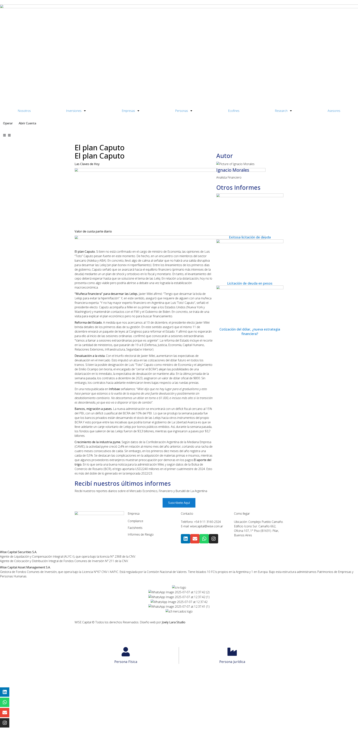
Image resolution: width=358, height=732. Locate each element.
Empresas (128, 111)
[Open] (9, 135)
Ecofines (233, 111)
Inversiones (73, 111)
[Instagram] (213, 538)
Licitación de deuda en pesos (249, 283)
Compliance (135, 521)
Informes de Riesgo (141, 534)
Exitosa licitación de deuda (250, 237)
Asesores (334, 111)
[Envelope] (195, 538)
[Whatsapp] (204, 538)
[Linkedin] (185, 538)
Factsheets (135, 528)
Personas (181, 111)
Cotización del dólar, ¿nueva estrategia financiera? (249, 331)
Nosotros (24, 111)
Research (281, 111)
